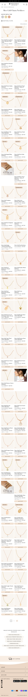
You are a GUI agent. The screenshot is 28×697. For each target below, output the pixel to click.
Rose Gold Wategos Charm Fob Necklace (6, 473)
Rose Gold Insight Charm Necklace (7, 586)
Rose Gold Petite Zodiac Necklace (7, 86)
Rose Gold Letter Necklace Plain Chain (19, 201)
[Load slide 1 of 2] (2, 37)
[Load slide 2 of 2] (3, 37)
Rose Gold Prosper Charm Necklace (7, 451)
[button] (2, 4)
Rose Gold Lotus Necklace (18, 223)
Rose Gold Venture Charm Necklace (19, 586)
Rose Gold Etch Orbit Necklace (19, 155)
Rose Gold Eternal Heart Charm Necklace (7, 428)
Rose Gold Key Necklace (20, 245)
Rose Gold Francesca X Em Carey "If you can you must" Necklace (7, 316)
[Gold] (5, 16)
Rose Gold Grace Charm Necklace (7, 361)
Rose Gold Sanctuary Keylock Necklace (19, 564)
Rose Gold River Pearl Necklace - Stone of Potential (20, 178)
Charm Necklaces (14, 643)
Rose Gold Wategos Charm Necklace (5, 609)
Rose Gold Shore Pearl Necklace (20, 132)
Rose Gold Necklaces (14, 634)
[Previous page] (11, 620)
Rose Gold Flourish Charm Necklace (5, 406)
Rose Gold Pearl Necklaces (14, 639)
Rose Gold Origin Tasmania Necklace (6, 246)
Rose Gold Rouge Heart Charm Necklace (20, 315)
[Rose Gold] (9, 16)
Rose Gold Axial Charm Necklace (20, 361)
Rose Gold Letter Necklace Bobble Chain (20, 110)
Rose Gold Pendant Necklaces (14, 636)
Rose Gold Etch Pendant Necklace (7, 64)
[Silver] (2, 16)
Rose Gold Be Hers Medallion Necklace (19, 518)
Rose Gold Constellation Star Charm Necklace (7, 564)
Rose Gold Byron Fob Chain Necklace (6, 132)
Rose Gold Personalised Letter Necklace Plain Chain (6, 41)
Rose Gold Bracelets (14, 647)
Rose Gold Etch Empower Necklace (7, 223)
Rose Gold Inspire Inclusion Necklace (19, 609)
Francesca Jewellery (23, 695)
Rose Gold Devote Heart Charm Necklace (20, 339)
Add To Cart (7, 47)
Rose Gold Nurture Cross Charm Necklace (20, 473)
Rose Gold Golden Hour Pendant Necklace (20, 496)
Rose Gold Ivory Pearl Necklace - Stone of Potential (6, 541)
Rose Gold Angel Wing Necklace (6, 155)
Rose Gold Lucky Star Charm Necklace (19, 540)
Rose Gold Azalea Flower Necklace (20, 268)
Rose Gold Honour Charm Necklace (7, 384)
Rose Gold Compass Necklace (6, 201)
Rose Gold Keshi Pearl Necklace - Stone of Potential (20, 87)
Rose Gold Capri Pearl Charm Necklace (6, 339)
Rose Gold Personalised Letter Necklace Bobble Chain (20, 41)
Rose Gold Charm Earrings (14, 641)
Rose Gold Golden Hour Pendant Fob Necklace (20, 428)
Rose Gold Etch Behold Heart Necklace (6, 110)
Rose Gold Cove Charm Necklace (20, 406)
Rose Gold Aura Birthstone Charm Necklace (5, 269)
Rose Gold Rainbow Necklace (5, 518)
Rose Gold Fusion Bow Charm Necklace (20, 451)
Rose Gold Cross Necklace (18, 292)
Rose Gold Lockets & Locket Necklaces (14, 645)
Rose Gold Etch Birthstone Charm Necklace (5, 292)
